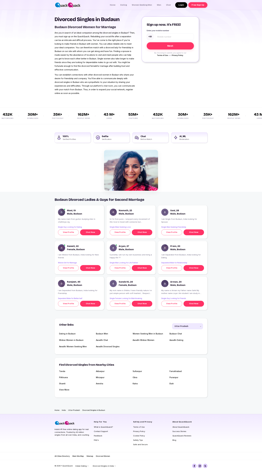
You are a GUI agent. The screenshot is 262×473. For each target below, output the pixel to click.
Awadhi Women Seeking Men (73, 346)
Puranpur (173, 377)
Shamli (62, 383)
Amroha (99, 383)
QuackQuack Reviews (181, 436)
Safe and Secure (140, 444)
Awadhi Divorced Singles (108, 346)
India (64, 410)
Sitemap (90, 456)
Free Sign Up (198, 5)
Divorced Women (103, 456)
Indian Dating (81, 466)
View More (64, 390)
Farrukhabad (175, 371)
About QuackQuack (180, 427)
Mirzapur (100, 377)
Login (181, 5)
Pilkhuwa (63, 377)
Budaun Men (102, 333)
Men (159, 5)
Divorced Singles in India (103, 466)
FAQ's (96, 440)
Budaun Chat (175, 333)
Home (112, 5)
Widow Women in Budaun (71, 340)
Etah (171, 383)
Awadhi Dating (176, 340)
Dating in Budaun (67, 333)
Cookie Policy (139, 436)
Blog (174, 440)
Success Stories (179, 431)
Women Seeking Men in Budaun (148, 333)
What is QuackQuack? (103, 427)
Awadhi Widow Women (143, 340)
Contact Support (101, 431)
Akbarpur (100, 371)
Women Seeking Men (142, 5)
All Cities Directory (62, 456)
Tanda (62, 371)
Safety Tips (138, 440)
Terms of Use (162, 55)
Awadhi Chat (102, 340)
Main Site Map (78, 456)
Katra (135, 383)
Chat (168, 5)
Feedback (98, 436)
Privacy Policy (177, 55)
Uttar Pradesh (74, 410)
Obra (135, 377)
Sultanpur (137, 371)
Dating (123, 5)
